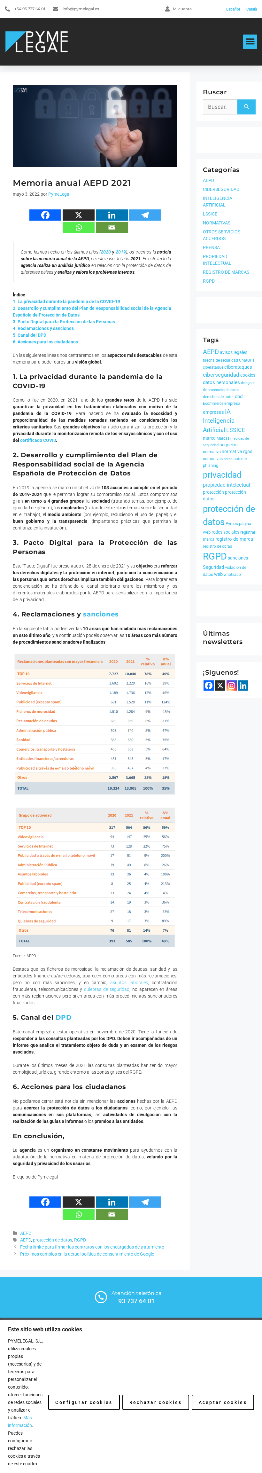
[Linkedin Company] (243, 685)
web (218, 574)
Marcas (223, 438)
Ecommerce (213, 403)
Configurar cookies (83, 1402)
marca (209, 438)
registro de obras (217, 546)
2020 (106, 252)
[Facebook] (45, 215)
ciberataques (238, 367)
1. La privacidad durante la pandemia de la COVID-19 (66, 301)
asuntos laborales (129, 982)
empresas (213, 412)
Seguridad (213, 567)
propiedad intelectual (226, 485)
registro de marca (234, 539)
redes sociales (225, 532)
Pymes (232, 523)
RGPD (80, 1240)
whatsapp (232, 574)
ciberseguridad (221, 375)
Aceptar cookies (223, 1402)
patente (240, 459)
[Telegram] (145, 215)
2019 (121, 252)
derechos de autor (218, 397)
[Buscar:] (220, 107)
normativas (213, 459)
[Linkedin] (112, 215)
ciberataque (213, 367)
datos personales (221, 382)
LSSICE (210, 213)
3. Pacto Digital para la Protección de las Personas (64, 321)
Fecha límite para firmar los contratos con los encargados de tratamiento (92, 1247)
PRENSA (211, 247)
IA (228, 411)
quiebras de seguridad (106, 989)
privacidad (222, 475)
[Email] (112, 227)
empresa (232, 403)
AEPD (25, 1233)
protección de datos (52, 1240)
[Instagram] (232, 685)
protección (213, 492)
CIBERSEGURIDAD (221, 189)
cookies (247, 375)
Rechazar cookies (155, 1402)
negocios (228, 444)
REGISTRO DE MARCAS (226, 272)
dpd (239, 396)
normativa (212, 451)
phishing (210, 465)
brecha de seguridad (220, 360)
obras (228, 459)
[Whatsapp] (79, 227)
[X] (79, 215)
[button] (250, 42)
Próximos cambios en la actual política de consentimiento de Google (87, 1254)
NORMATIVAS (216, 222)
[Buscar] (246, 107)
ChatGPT (247, 360)
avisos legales (233, 352)
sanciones (238, 557)
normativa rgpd (237, 451)
